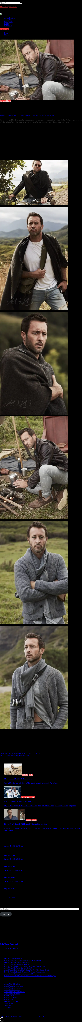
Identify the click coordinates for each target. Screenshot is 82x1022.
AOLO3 (27, 806)
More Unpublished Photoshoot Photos (18, 779)
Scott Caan (77, 828)
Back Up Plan (9, 996)
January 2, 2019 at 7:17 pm (13, 881)
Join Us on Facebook (9, 944)
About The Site (9, 18)
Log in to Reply (9, 855)
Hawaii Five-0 (63, 806)
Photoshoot (50, 115)
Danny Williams (46, 828)
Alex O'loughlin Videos (12, 994)
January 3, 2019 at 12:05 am (13, 870)
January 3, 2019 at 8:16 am (13, 859)
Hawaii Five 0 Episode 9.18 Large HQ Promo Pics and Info (24, 972)
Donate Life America (11, 997)
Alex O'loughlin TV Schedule (14, 992)
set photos (72, 806)
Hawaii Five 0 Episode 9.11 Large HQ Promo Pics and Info (20, 753)
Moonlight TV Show (11, 1001)
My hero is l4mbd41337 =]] (13, 958)
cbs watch (42, 115)
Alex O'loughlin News (12, 990)
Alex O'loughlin (32, 115)
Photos (8, 101)
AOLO (24, 115)
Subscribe (5, 914)
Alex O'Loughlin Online (8, 7)
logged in (12, 897)
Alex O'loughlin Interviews (13, 986)
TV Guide (7, 1007)
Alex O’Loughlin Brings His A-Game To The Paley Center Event (26, 970)
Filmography (8, 22)
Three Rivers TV (10, 1005)
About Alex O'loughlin (12, 984)
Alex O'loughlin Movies (12, 988)
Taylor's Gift (8, 1003)
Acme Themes (43, 1016)
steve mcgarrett (9, 830)
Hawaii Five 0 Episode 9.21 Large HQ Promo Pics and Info (25, 824)
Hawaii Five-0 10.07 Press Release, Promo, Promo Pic (22, 960)
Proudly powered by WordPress (10, 1016)
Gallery (6, 24)
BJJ (56, 806)
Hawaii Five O (9, 999)
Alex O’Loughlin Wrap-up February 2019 (18, 974)
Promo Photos (68, 828)
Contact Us (8, 26)
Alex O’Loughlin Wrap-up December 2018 (14, 755)
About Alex (8, 20)
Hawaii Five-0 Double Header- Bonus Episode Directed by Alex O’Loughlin (30, 976)
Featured (3, 101)
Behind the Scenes (48, 806)
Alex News (25, 797)
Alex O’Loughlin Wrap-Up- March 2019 (18, 968)
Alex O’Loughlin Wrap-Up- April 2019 (18, 801)
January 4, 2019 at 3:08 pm (13, 846)
